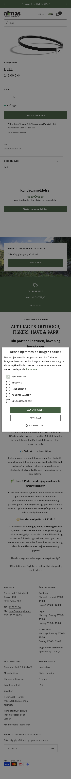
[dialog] (35, 389)
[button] (35, 425)
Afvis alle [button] (35, 417)
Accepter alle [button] (35, 409)
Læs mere (31, 369)
